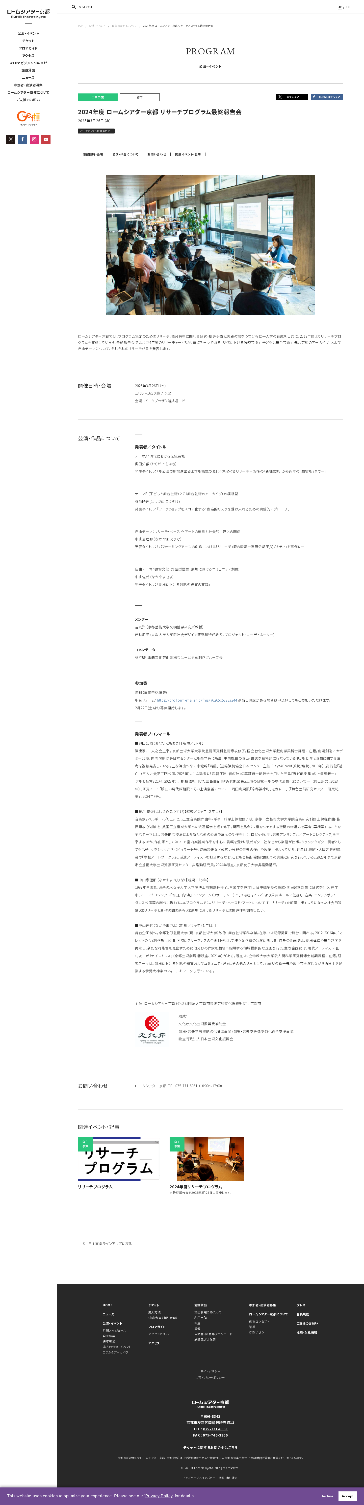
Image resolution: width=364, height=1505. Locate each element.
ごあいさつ (256, 1332)
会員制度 (303, 1314)
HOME (107, 1305)
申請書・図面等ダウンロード (213, 1334)
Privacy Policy (159, 1496)
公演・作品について (125, 154)
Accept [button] (347, 1496)
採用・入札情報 (307, 1332)
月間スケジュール (115, 1330)
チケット (28, 40)
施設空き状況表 (205, 1339)
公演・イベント (28, 33)
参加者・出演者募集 (28, 85)
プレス (301, 1305)
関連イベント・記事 (188, 154)
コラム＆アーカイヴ (115, 1352)
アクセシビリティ (159, 1334)
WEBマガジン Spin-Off (28, 63)
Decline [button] (326, 1496)
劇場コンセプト (259, 1321)
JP (340, 7)
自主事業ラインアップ (124, 25)
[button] (197, 1496)
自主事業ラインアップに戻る (110, 1243)
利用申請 (200, 1317)
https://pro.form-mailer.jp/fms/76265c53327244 (197, 700)
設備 (197, 1328)
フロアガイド (28, 48)
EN (348, 7)
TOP (80, 25)
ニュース (28, 77)
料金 (197, 1323)
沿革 (252, 1327)
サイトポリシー (211, 1371)
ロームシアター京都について (28, 92)
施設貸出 (28, 70)
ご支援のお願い (28, 99)
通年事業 (109, 1341)
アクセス (28, 55)
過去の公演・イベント (117, 1347)
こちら (233, 1447)
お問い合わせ (156, 154)
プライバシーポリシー (210, 1377)
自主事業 (109, 1336)
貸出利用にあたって (207, 1312)
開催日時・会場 (93, 154)
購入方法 (154, 1312)
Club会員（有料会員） (163, 1317)
